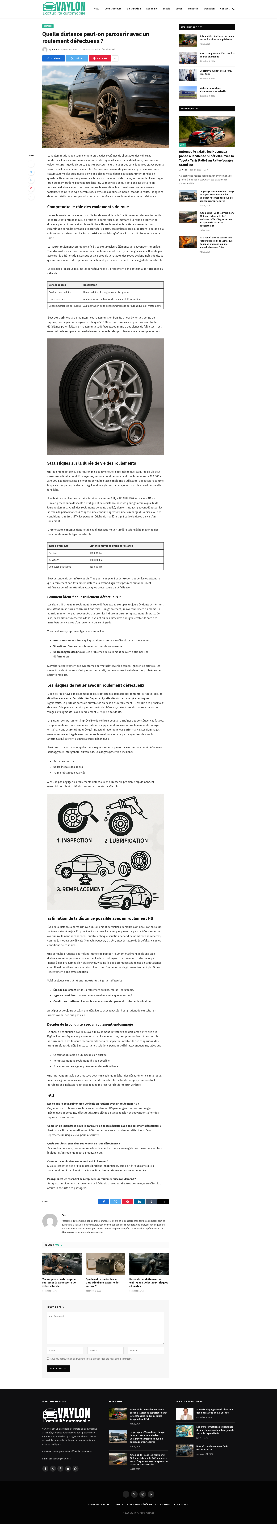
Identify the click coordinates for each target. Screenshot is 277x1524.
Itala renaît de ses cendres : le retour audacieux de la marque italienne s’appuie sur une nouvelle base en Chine (216, 242)
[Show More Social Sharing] (115, 58)
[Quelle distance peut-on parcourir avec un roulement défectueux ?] (105, 107)
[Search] (233, 8)
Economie (152, 8)
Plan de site (181, 1504)
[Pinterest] (31, 188)
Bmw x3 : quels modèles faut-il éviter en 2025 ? (212, 1448)
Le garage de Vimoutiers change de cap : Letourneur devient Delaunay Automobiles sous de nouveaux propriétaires (217, 196)
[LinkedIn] (31, 180)
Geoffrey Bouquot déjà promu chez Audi (216, 72)
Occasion (209, 8)
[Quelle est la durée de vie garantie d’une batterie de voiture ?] (105, 1264)
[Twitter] (31, 172)
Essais (166, 8)
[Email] (31, 196)
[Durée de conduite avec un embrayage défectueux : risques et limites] (149, 1264)
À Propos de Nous (98, 1504)
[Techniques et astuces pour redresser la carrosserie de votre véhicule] (62, 1264)
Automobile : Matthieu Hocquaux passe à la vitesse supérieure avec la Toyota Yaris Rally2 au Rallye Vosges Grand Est (217, 38)
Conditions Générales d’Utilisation (148, 1504)
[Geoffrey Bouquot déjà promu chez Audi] (188, 75)
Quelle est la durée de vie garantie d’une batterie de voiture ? (102, 1283)
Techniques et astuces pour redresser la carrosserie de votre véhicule (59, 1283)
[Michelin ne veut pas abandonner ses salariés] (188, 92)
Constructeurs (113, 8)
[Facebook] (31, 164)
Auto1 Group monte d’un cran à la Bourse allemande (217, 55)
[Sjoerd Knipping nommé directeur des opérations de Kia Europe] (184, 1414)
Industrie (193, 8)
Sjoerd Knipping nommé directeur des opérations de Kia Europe (214, 1411)
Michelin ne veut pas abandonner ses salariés (213, 90)
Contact (225, 8)
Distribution (134, 8)
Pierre (54, 49)
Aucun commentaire (91, 49)
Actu (96, 8)
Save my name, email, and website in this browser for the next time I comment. (91, 1359)
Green (179, 8)
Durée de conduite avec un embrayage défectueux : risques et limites (148, 1283)
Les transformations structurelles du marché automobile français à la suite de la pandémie (215, 1430)
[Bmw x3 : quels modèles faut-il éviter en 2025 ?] (184, 1451)
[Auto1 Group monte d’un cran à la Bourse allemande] (188, 58)
